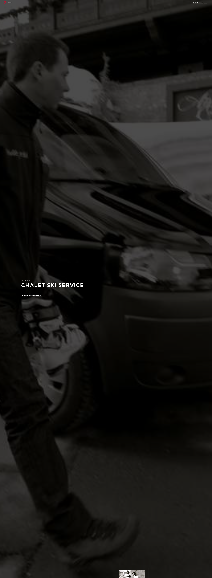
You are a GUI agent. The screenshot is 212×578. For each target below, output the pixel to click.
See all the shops (26, 280)
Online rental (198, 2)
